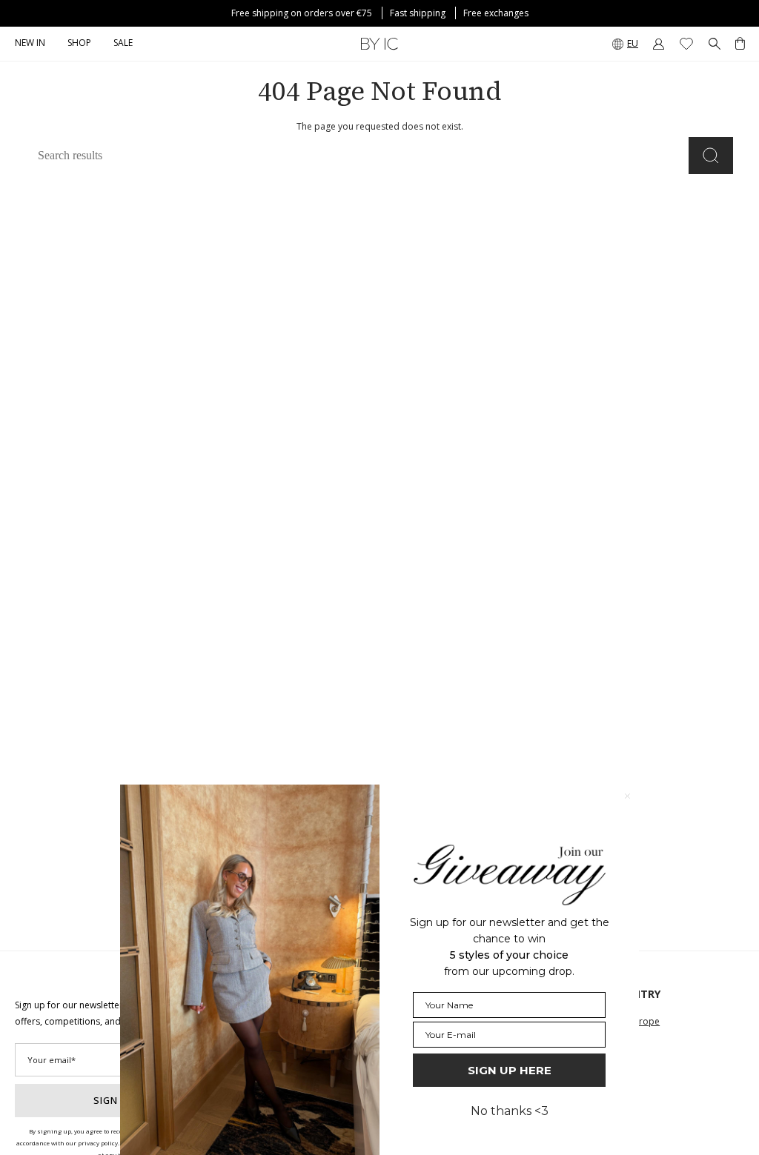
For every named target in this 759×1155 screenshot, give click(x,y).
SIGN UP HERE (509, 1070)
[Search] (711, 155)
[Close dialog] (627, 796)
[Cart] (740, 43)
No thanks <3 (509, 1111)
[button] (79, 44)
